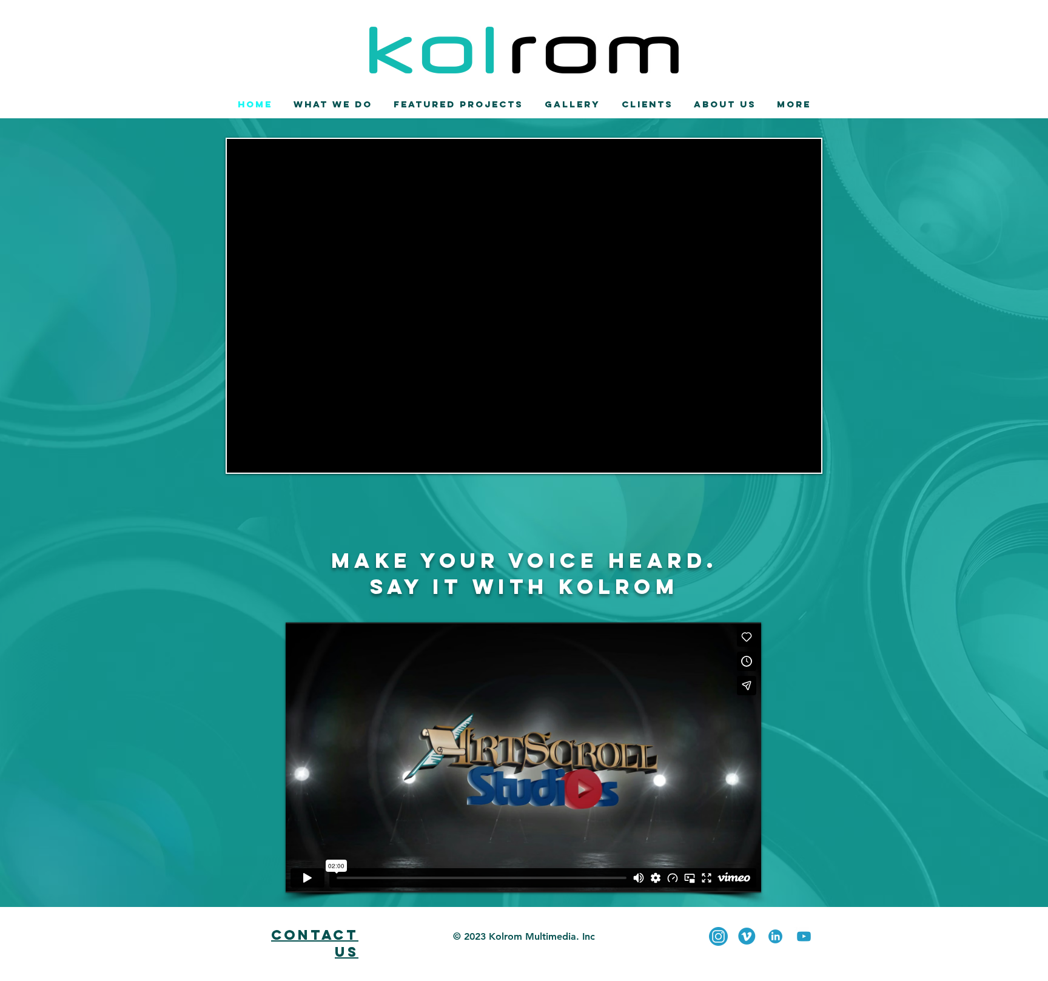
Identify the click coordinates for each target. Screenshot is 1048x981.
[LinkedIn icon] (775, 936)
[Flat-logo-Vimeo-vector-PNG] (746, 936)
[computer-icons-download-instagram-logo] (718, 936)
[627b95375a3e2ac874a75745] (803, 936)
